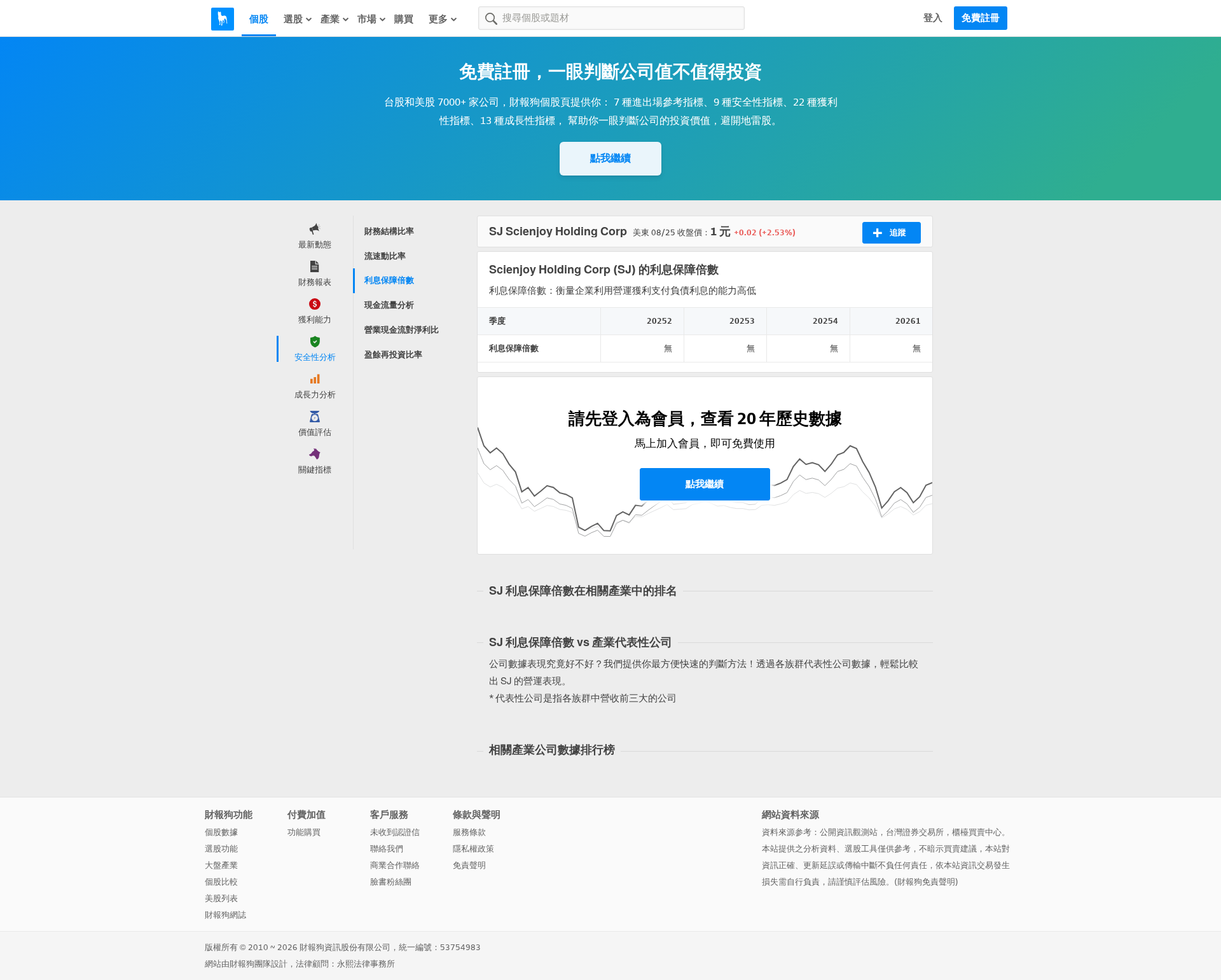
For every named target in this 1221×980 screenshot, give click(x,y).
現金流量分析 (389, 305)
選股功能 (221, 848)
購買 (403, 19)
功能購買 (304, 832)
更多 (438, 19)
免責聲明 (469, 865)
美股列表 (221, 898)
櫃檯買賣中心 (977, 832)
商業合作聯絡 (395, 865)
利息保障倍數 (389, 280)
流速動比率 (385, 256)
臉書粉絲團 (390, 882)
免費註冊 (981, 18)
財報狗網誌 (225, 915)
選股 (293, 19)
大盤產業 (221, 865)
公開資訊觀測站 (849, 832)
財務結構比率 (389, 231)
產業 (330, 19)
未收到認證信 (395, 832)
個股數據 (221, 832)
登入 (932, 18)
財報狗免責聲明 (926, 882)
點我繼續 (610, 158)
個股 (258, 19)
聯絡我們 (386, 848)
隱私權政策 (473, 848)
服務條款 (469, 832)
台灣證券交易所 (915, 832)
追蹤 (898, 232)
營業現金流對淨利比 (401, 330)
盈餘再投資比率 (393, 354)
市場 (366, 19)
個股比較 (221, 882)
